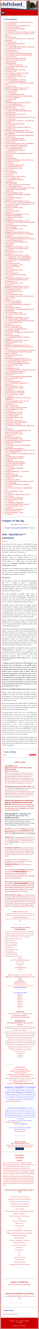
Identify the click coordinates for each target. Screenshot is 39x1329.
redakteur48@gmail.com (20, 984)
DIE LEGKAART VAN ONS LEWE (20, 1017)
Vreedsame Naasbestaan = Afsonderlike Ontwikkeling (19, 1211)
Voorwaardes (23, 1325)
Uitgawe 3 (20, 998)
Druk (3, 541)
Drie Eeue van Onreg (19, 1257)
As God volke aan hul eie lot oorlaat (19, 1197)
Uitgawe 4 (20, 1000)
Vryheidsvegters (9, 866)
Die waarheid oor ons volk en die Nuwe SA (19, 1199)
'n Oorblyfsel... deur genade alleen (19, 1204)
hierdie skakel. (31, 781)
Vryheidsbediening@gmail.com (21, 960)
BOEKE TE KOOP (20, 1142)
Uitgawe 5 (20, 1001)
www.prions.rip (15, 696)
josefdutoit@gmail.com (18, 1082)
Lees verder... (19, 1149)
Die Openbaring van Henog (19, 1235)
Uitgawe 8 (20, 1007)
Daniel (19, 1218)
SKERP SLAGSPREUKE (23, 1285)
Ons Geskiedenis (19, 1259)
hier (31, 783)
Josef (19, 1252)
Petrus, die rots (20, 1223)
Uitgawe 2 (20, 996)
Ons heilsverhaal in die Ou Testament (20, 1216)
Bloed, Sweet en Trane (28, 906)
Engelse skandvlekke (19, 1262)
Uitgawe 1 (20, 994)
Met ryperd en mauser (19, 1243)
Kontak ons (16, 1325)
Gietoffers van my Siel (20, 1131)
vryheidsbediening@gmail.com (13, 1101)
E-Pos (6, 541)
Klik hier (5, 1176)
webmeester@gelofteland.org (20, 917)
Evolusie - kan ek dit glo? (19, 1221)
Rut (19, 1255)
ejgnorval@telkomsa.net (11, 771)
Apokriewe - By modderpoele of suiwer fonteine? (19, 1230)
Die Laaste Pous (19, 1250)
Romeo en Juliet (19, 1226)
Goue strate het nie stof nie (19, 1245)
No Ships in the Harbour (19, 1213)
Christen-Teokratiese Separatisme (19, 1206)
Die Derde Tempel (19, 1238)
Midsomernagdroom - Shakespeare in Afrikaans (19, 1233)
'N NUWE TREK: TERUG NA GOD (24, 1083)
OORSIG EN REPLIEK (20, 987)
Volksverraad (12, 1201)
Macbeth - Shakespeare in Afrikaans (19, 1240)
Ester (19, 1228)
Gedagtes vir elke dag (23, 524)
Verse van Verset (19, 1209)
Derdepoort (19, 1247)
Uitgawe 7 (20, 1005)
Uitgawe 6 (20, 1003)
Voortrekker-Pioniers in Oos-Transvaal (19, 1264)
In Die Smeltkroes (23, 891)
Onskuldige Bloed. (17, 878)
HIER (9, 810)
